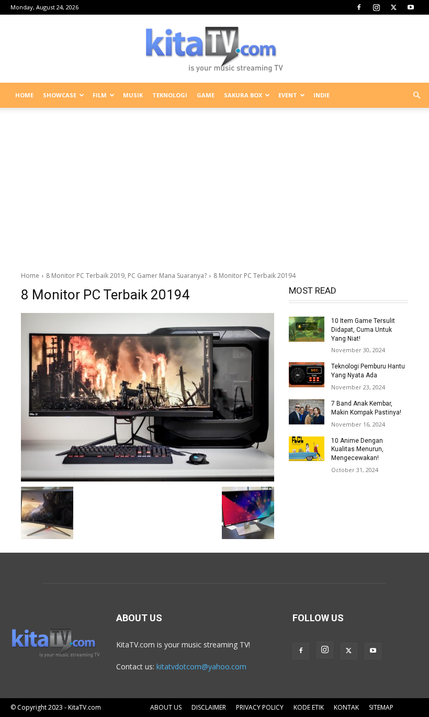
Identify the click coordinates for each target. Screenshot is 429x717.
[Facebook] (359, 7)
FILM (100, 95)
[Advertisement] (214, 185)
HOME (24, 95)
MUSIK (133, 95)
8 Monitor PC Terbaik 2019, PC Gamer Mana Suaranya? (126, 275)
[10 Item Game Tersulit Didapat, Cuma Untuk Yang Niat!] (306, 329)
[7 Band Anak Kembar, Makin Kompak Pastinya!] (306, 411)
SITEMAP (381, 707)
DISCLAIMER (208, 707)
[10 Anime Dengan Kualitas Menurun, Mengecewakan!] (306, 449)
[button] (416, 95)
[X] (393, 7)
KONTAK (346, 707)
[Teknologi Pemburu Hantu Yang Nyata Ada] (306, 374)
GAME (205, 95)
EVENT (287, 95)
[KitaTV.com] (214, 49)
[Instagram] (376, 7)
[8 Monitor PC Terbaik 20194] (147, 397)
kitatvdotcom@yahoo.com (201, 666)
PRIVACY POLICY (260, 707)
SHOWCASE (59, 95)
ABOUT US (166, 707)
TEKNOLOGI (169, 95)
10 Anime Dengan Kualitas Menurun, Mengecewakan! (357, 449)
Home (30, 275)
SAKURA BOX (243, 95)
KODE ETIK (308, 707)
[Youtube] (411, 7)
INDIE (321, 95)
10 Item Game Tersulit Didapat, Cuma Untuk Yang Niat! (363, 329)
